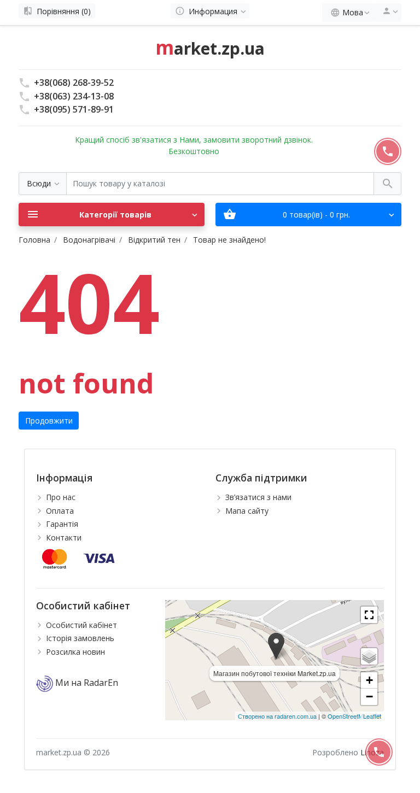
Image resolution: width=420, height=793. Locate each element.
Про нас (60, 497)
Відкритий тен (154, 239)
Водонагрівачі (89, 239)
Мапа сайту (247, 511)
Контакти (63, 537)
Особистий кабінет (81, 625)
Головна (34, 239)
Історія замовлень (80, 638)
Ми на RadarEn (85, 683)
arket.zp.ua (210, 48)
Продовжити (49, 420)
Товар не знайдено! (229, 239)
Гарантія (62, 524)
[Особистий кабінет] (388, 12)
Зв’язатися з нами (258, 497)
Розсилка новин (75, 652)
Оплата (60, 511)
